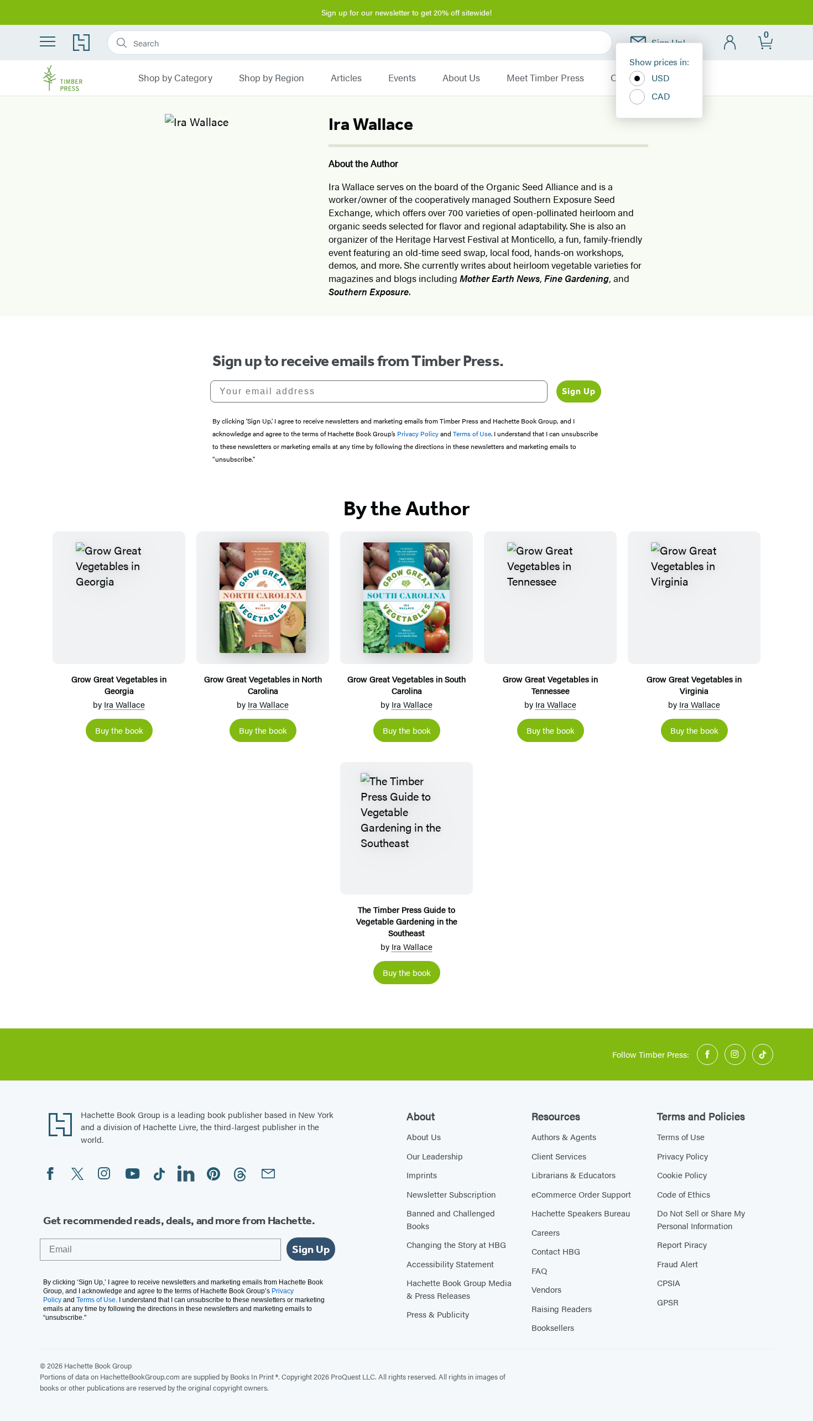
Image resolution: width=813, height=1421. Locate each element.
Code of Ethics (683, 1194)
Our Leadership (434, 1156)
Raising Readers (561, 1308)
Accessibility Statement (450, 1264)
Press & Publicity (437, 1314)
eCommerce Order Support (581, 1194)
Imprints (421, 1174)
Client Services (558, 1156)
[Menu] (47, 41)
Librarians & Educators (573, 1174)
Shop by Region (271, 78)
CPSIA (668, 1282)
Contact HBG (555, 1251)
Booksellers (552, 1327)
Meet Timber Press (545, 78)
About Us (461, 78)
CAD (661, 96)
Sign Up (579, 391)
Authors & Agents (563, 1136)
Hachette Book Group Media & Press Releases (459, 1289)
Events (402, 78)
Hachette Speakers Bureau (580, 1213)
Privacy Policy (682, 1156)
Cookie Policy (682, 1174)
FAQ (539, 1270)
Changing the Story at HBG (456, 1244)
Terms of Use (681, 1136)
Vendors (546, 1289)
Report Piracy (682, 1244)
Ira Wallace (124, 704)
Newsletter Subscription (451, 1194)
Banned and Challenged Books (450, 1219)
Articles (346, 78)
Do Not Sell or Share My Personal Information (701, 1219)
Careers (545, 1232)
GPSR (668, 1302)
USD (661, 77)
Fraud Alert (677, 1264)
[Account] (730, 43)
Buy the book (119, 730)
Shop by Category (175, 78)
